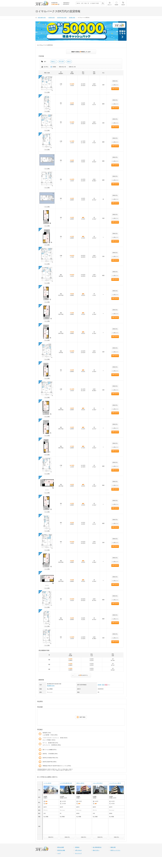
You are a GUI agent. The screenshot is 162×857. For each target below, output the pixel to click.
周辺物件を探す (51, 685)
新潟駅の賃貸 (72, 17)
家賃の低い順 (62, 66)
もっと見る (47, 92)
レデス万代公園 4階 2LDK (66, 783)
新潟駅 (99, 684)
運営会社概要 (60, 847)
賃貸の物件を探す (42, 17)
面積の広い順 (72, 66)
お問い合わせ (115, 88)
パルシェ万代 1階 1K (97, 783)
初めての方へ (96, 850)
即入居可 (61, 61)
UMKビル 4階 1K (80, 783)
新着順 (54, 66)
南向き (69, 61)
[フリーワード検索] (102, 3)
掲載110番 (113, 847)
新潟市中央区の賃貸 (61, 17)
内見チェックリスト (115, 850)
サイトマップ (78, 853)
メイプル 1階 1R (47, 783)
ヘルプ (59, 853)
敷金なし (53, 61)
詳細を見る (115, 81)
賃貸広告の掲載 (61, 850)
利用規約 (77, 847)
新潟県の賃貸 (52, 17)
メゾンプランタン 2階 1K (115, 783)
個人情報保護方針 (97, 847)
